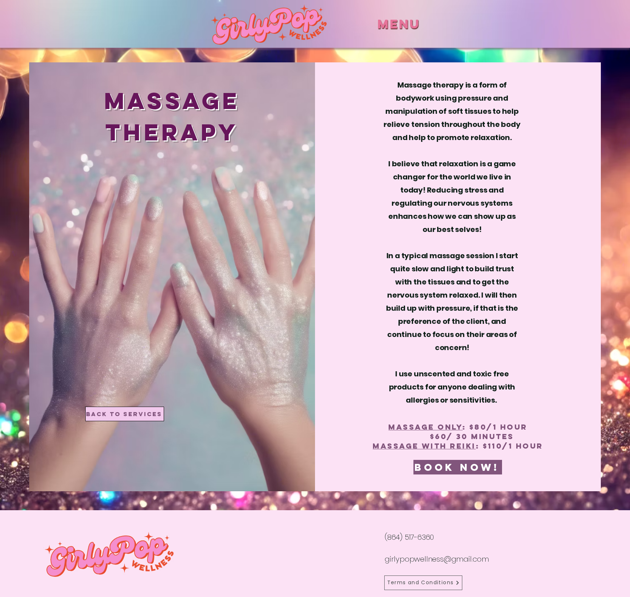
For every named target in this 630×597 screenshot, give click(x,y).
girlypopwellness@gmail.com (437, 559)
